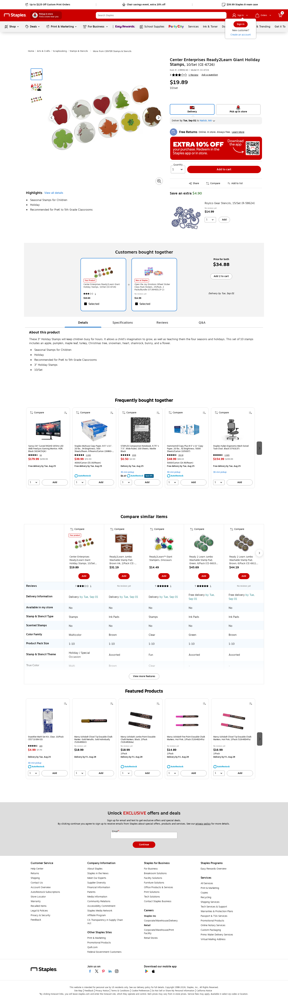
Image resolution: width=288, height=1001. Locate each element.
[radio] (192, 109)
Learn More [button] (238, 132)
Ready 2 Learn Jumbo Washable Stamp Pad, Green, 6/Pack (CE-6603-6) (203, 560)
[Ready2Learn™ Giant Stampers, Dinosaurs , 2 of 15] (164, 544)
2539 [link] (134, 455)
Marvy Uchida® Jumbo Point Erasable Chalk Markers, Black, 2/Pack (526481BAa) (138, 739)
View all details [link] (53, 193)
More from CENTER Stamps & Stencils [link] (112, 51)
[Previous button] (51, 117)
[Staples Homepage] (15, 15)
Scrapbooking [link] (60, 51)
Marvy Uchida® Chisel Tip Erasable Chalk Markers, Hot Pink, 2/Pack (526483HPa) (232, 738)
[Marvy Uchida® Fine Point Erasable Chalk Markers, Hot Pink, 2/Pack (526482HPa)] (187, 721)
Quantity (178, 165)
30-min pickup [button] (127, 472)
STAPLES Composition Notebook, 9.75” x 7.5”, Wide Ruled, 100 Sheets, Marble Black (140, 449)
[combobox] (161, 15)
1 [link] (95, 294)
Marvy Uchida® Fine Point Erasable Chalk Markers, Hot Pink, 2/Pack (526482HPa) (186, 738)
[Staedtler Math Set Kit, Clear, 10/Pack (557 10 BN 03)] (47, 721)
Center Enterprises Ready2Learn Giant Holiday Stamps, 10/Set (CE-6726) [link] (102, 285)
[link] (48, 4)
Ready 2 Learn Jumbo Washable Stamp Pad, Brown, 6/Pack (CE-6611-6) (243, 560)
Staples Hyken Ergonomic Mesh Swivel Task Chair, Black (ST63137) (231, 447)
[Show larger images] (159, 181)
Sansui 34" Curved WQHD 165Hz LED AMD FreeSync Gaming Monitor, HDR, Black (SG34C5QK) (45, 449)
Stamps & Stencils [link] (79, 51)
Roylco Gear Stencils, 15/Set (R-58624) (230, 203)
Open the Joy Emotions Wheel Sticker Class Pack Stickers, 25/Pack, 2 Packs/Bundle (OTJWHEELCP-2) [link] (152, 287)
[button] (223, 15)
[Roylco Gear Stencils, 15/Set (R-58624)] (186, 218)
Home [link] (31, 51)
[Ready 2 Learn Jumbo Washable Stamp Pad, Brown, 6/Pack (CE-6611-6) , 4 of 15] (244, 544)
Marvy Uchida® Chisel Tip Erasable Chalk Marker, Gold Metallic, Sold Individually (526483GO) (93, 739)
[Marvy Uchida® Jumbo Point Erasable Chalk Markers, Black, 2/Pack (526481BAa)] (140, 721)
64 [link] (41, 455)
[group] (48, 447)
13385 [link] (227, 455)
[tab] (83, 322)
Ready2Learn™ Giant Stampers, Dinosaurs (160, 558)
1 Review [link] (193, 75)
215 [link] (40, 746)
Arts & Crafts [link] (43, 51)
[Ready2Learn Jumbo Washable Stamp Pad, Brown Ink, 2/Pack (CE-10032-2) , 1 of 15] (124, 544)
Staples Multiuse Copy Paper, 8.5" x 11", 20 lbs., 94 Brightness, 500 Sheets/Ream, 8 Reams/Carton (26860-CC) (93, 449)
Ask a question (210, 75)
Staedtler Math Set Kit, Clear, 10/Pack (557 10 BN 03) (46, 738)
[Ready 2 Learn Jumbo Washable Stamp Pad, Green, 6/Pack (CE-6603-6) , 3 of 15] (204, 544)
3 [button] (170, 75)
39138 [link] (180, 455)
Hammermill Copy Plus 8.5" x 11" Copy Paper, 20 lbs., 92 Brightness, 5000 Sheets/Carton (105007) (185, 449)
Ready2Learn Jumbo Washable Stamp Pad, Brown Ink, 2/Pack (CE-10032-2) (122, 560)
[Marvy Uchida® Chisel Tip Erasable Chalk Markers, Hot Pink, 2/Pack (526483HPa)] (233, 721)
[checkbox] (103, 303)
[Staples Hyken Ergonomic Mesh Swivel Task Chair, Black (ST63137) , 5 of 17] (233, 430)
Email (115, 831)
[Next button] (158, 117)
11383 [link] (88, 455)
